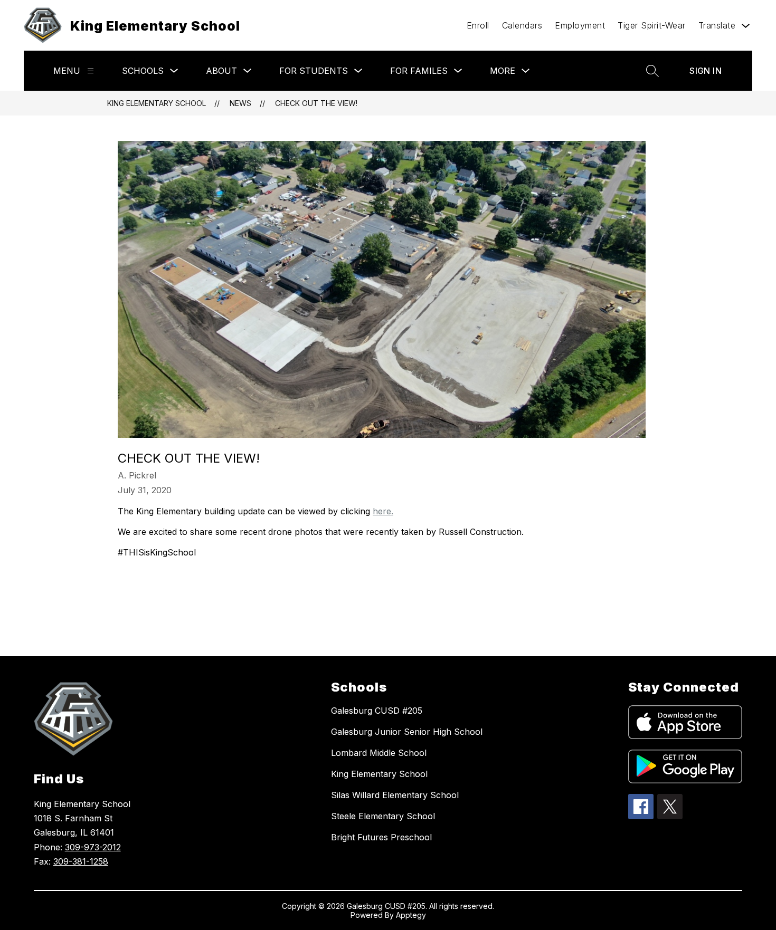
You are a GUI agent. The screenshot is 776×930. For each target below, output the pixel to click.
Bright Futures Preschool (381, 837)
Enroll (478, 25)
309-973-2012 (93, 847)
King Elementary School (156, 103)
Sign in (705, 70)
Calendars (522, 25)
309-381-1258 (80, 861)
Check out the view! (316, 103)
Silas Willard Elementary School (395, 795)
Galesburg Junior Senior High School (406, 731)
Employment (580, 25)
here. (383, 511)
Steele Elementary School (383, 816)
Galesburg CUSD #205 (376, 710)
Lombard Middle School (379, 752)
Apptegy (411, 914)
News (240, 103)
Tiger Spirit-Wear (652, 25)
